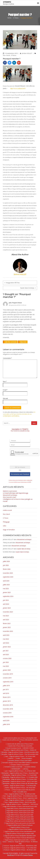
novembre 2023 (8, 612)
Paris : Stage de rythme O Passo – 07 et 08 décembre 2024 (20, 796)
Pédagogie (6, 522)
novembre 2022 (8, 631)
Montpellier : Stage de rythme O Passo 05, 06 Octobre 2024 (20, 783)
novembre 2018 (8, 709)
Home (9, 18)
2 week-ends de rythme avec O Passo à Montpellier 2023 (20, 738)
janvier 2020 (7, 670)
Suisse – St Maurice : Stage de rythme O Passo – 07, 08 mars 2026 (20, 842)
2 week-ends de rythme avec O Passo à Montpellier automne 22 (20, 741)
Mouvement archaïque (10, 495)
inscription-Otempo (30, 767)
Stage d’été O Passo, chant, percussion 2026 (20, 815)
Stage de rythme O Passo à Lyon (20, 827)
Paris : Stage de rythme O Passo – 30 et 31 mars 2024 (20, 802)
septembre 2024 (8, 596)
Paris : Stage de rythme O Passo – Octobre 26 (15, 804)
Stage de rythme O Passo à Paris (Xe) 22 (20, 829)
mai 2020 (6, 666)
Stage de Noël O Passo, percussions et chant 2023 (20, 823)
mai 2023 (6, 616)
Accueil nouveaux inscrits (13, 748)
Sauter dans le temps (27, 288)
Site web (5, 398)
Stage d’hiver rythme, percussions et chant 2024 (20, 821)
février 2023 (6, 623)
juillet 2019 (6, 685)
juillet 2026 (6, 561)
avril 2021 (6, 654)
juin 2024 (6, 600)
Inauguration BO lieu (13, 283)
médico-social (7, 510)
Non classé (6, 55)
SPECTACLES (34, 804)
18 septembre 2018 (11, 53)
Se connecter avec (20, 474)
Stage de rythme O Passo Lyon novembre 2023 (20, 833)
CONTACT (11, 758)
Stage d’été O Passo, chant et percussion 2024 (20, 810)
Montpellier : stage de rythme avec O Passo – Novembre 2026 (20, 773)
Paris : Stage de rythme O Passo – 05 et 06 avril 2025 (20, 794)
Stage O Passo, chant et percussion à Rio (17, 840)
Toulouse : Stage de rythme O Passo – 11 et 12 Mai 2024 (20, 848)
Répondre (23, 342)
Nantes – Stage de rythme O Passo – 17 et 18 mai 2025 (20, 785)
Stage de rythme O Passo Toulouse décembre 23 (20, 838)
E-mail (5, 390)
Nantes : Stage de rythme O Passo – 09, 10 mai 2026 (20, 787)
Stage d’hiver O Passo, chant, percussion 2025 (20, 817)
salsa (4, 526)
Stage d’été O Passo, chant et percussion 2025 (20, 812)
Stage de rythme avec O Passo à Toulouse (20, 825)
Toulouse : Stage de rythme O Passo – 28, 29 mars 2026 (20, 850)
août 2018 (6, 720)
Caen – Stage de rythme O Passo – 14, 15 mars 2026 (20, 756)
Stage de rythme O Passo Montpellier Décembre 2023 (20, 835)
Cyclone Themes (28, 855)
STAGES (33, 840)
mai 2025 (6, 588)
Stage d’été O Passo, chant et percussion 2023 (20, 808)
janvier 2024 (7, 608)
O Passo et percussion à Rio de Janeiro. (23, 790)
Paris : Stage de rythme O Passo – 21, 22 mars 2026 (20, 800)
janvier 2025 (7, 592)
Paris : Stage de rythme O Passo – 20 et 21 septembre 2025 (20, 798)
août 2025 (6, 581)
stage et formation (9, 530)
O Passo (15, 18)
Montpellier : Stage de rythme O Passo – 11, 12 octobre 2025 (20, 777)
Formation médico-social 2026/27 (20, 765)
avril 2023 (6, 620)
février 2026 (6, 569)
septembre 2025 (8, 577)
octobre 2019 (7, 678)
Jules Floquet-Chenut (15, 303)
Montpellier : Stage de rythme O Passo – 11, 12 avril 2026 (20, 775)
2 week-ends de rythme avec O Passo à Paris (20, 744)
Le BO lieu (25, 769)
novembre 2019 (8, 674)
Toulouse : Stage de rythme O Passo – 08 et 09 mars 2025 (20, 845)
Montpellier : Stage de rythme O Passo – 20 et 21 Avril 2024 (20, 781)
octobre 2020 (7, 658)
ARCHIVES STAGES (28, 748)
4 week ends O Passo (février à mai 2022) (20, 746)
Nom (5, 381)
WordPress (10, 855)
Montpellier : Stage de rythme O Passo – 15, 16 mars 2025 (20, 779)
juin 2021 (6, 651)
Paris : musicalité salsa (20, 792)
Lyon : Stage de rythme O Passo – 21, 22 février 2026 (20, 771)
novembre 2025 (8, 573)
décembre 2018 (8, 705)
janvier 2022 (7, 647)
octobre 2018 (7, 713)
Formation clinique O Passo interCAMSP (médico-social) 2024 (20, 762)
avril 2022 (6, 643)
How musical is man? (9, 497)
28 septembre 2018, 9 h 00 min (17, 305)
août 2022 (6, 635)
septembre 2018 (8, 717)
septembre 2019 (8, 682)
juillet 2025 (6, 585)
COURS (18, 758)
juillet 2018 (6, 724)
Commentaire (7, 358)
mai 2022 (6, 639)
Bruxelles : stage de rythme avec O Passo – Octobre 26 (20, 750)
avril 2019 (6, 693)
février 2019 (6, 697)
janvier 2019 (7, 701)
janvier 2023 (7, 627)
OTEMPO (15, 853)
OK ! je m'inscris (20, 467)
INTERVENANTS (16, 769)
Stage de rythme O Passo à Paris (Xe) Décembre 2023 (20, 831)
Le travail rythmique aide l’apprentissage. (15, 493)
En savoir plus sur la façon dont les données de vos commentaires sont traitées (19, 414)
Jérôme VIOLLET (27, 53)
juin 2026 (6, 565)
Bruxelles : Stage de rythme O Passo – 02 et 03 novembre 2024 (20, 752)
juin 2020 (6, 662)
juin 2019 (6, 689)
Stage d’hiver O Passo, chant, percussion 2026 (20, 819)
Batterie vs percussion (10, 491)
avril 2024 (6, 604)
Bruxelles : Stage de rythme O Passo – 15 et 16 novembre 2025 (20, 754)
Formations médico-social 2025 (13, 767)
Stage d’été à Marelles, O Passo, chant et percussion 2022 (20, 806)
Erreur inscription (27, 758)
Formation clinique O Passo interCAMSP (20, 760)
